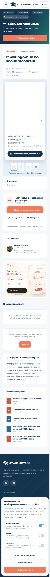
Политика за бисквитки (15, 517)
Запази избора (25, 562)
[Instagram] (13, 483)
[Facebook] (6, 483)
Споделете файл (27, 38)
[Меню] (6, 4)
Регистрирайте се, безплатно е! (26, 154)
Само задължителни (25, 555)
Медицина (38, 13)
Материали (23, 13)
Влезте (25, 344)
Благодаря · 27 (17, 218)
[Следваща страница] (41, 121)
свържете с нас (13, 379)
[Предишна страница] (9, 121)
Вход (44, 4)
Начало (10, 13)
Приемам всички (25, 570)
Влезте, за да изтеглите (26, 210)
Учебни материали (21, 24)
